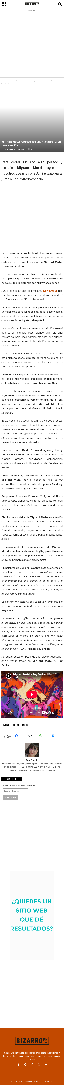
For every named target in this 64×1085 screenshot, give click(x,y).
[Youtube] (46, 1065)
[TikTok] (32, 1065)
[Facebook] (18, 1065)
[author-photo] (32, 750)
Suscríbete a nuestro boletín (19, 785)
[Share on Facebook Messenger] (56, 735)
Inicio (3, 81)
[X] (39, 1065)
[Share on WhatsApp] (44, 735)
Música (10, 81)
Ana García (10, 149)
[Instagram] (25, 1065)
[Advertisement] (32, 44)
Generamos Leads (32, 1081)
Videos (18, 81)
